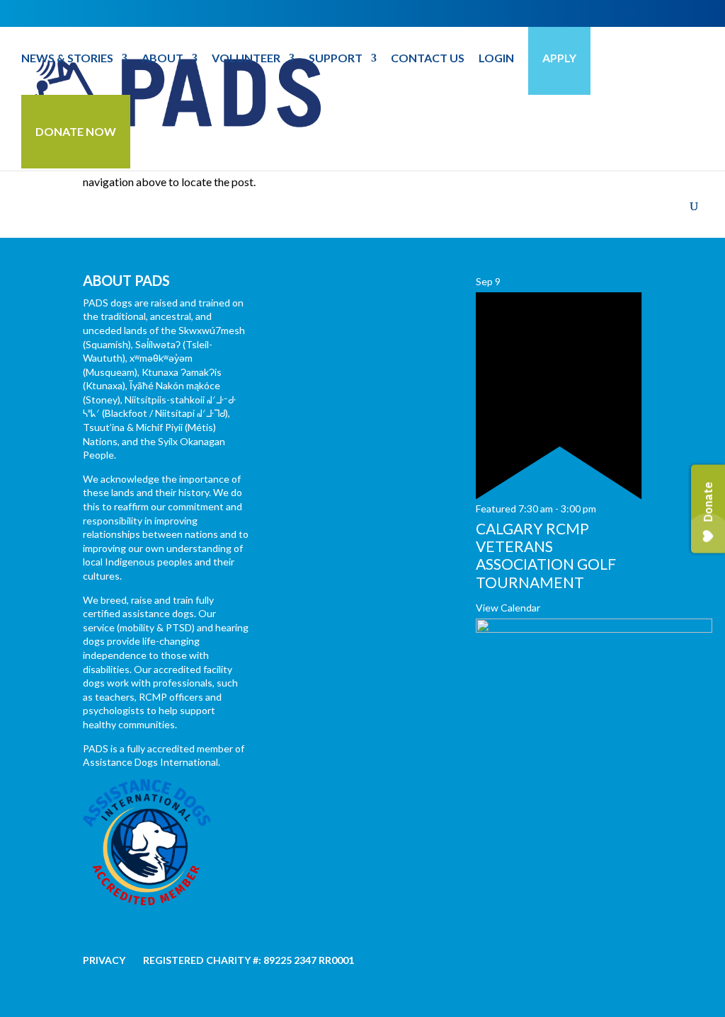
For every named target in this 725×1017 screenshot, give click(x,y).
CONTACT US (427, 58)
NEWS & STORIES (67, 58)
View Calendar (508, 608)
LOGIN (496, 58)
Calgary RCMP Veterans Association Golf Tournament (546, 555)
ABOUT (162, 58)
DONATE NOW (75, 131)
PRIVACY (104, 960)
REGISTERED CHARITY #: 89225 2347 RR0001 (248, 960)
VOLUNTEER (246, 58)
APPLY (559, 57)
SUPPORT (335, 58)
